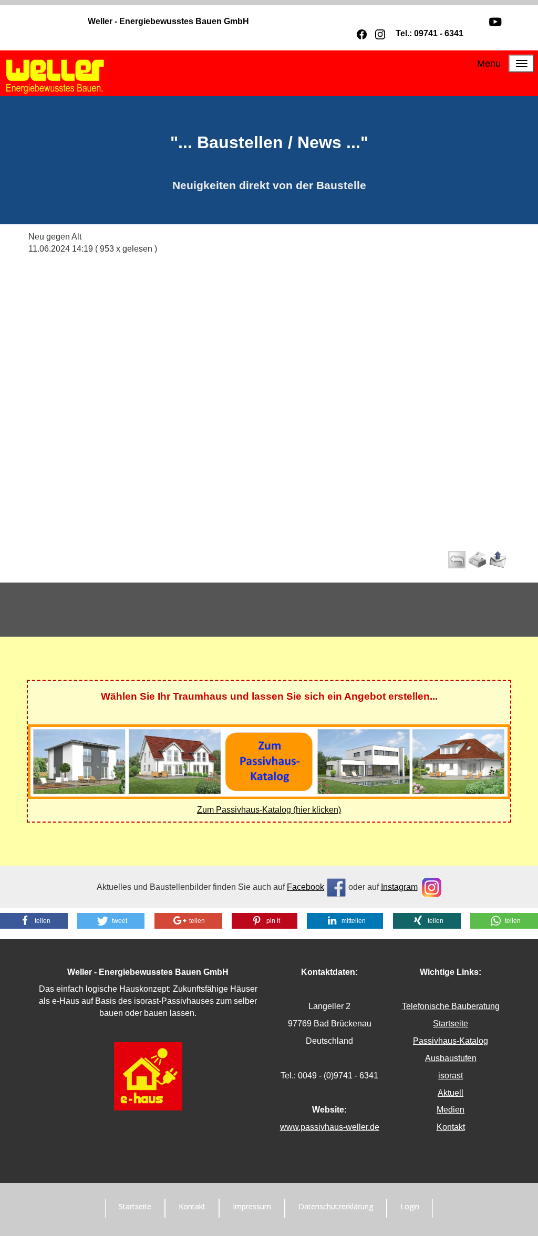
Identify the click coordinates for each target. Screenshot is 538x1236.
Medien (450, 1109)
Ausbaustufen (451, 1058)
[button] (34, 921)
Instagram (399, 886)
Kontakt (451, 1127)
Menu (489, 63)
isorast (450, 1075)
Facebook (305, 886)
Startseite (450, 1023)
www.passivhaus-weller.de (329, 1127)
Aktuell (450, 1092)
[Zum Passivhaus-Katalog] (269, 760)
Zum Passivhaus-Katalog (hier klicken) (269, 809)
